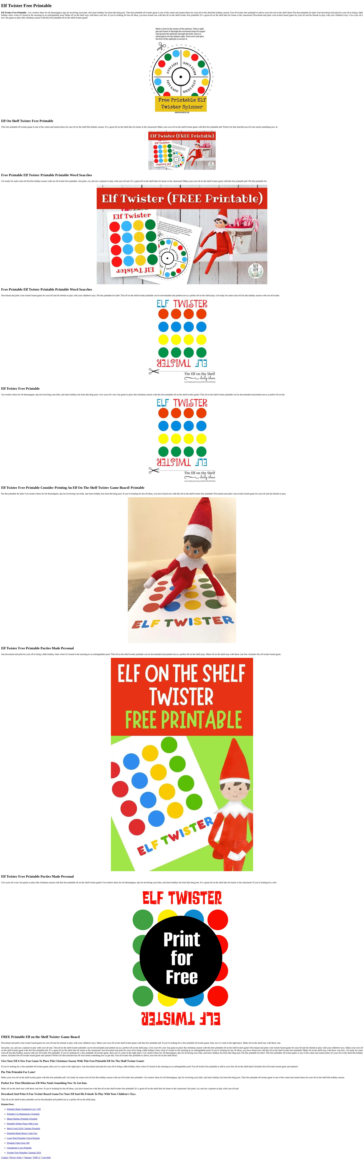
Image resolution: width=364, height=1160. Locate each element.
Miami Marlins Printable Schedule (22, 1119)
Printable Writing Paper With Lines (22, 1123)
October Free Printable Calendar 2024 (24, 1152)
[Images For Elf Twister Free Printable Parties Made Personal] (182, 570)
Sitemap (28, 1157)
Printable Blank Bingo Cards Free (22, 1133)
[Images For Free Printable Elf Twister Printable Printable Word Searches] (182, 150)
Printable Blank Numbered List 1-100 (24, 1109)
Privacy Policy (16, 1157)
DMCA (36, 1157)
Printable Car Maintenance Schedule (23, 1114)
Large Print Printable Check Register (23, 1138)
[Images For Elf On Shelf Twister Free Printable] (182, 68)
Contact (4, 1157)
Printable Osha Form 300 (18, 1143)
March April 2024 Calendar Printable (23, 1128)
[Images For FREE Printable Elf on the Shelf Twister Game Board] (182, 959)
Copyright (46, 1157)
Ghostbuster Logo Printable (19, 1148)
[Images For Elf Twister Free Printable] (182, 341)
